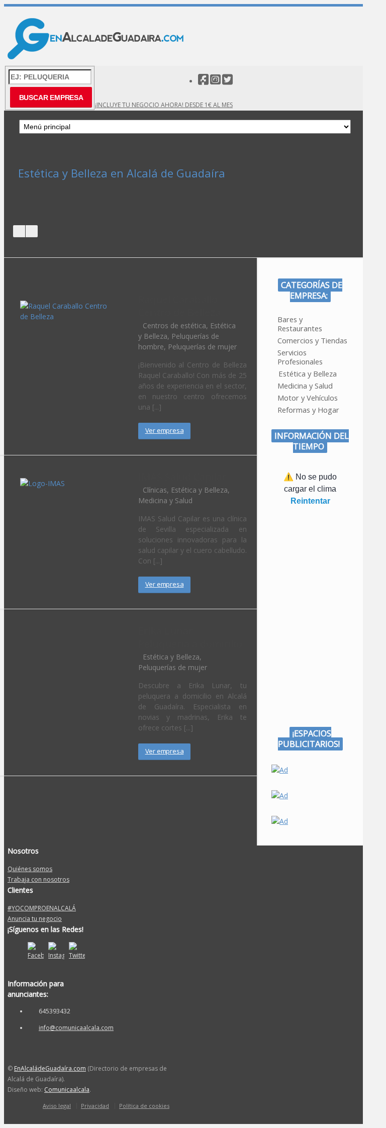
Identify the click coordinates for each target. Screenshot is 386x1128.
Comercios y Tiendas (312, 340)
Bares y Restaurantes (299, 323)
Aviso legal (57, 1105)
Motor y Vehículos (307, 398)
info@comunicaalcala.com (76, 1027)
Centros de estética (174, 325)
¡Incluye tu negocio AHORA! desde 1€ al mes (164, 105)
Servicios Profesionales (300, 356)
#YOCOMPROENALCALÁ (42, 908)
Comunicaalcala (66, 1089)
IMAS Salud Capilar (182, 477)
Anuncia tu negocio (35, 918)
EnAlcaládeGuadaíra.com (50, 1068)
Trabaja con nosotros (38, 879)
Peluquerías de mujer (202, 346)
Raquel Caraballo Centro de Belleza (179, 306)
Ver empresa (164, 430)
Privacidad (95, 1105)
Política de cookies (144, 1105)
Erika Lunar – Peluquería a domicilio (190, 637)
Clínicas (155, 490)
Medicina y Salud (165, 500)
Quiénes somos (30, 869)
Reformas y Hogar (308, 410)
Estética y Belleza (199, 490)
